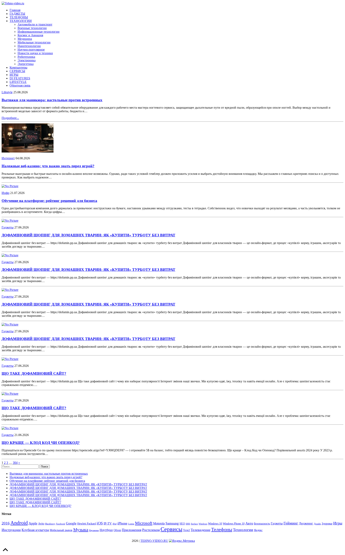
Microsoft (143, 523)
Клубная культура (35, 530)
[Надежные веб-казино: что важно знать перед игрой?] (28, 151)
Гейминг (291, 523)
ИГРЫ (14, 74)
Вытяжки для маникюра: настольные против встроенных (52, 100)
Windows (203, 524)
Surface (194, 524)
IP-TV (108, 523)
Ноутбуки (106, 530)
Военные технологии (32, 28)
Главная (15, 10)
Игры (337, 523)
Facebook (60, 524)
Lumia (131, 524)
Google (71, 523)
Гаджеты (8, 227)
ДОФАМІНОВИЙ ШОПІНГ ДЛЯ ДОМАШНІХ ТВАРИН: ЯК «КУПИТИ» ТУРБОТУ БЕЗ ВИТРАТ (88, 235)
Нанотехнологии (29, 46)
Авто (249, 523)
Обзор (117, 530)
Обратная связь (20, 85)
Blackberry (50, 524)
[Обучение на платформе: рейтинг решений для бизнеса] (10, 186)
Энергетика (26, 64)
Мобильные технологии (34, 42)
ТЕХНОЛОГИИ (21, 21)
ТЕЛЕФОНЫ (19, 17)
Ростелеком (151, 530)
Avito (41, 523)
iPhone (122, 523)
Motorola (159, 523)
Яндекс (258, 530)
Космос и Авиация (30, 35)
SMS (188, 524)
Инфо (5, 193)
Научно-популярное (31, 49)
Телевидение (200, 530)
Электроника (27, 60)
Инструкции (11, 530)
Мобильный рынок (61, 530)
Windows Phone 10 (234, 523)
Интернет (8, 158)
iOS (100, 523)
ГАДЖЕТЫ (17, 13)
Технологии (243, 529)
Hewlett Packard (86, 523)
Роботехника (26, 56)
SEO (182, 523)
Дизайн (317, 524)
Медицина (25, 38)
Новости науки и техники (35, 53)
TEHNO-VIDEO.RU (154, 540)
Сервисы (171, 529)
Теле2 (186, 530)
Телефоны (221, 529)
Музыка (80, 529)
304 (15, 462)
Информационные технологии (38, 31)
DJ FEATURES (20, 78)
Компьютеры (18, 67)
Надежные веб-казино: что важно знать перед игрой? (48, 166)
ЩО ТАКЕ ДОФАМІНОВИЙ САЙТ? (34, 373)
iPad (115, 524)
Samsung (172, 523)
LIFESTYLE (18, 82)
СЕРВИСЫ (17, 71)
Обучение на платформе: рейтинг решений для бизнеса (49, 201)
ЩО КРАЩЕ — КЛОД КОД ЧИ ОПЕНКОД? (41, 443)
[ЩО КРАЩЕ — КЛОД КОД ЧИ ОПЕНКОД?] (10, 428)
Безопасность (262, 523)
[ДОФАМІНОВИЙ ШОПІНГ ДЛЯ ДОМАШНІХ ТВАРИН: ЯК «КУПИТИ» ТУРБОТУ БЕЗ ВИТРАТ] (10, 220)
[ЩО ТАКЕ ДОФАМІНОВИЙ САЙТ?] (10, 359)
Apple (33, 523)
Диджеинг (306, 523)
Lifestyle (7, 92)
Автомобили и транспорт (35, 24)
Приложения (131, 530)
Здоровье (327, 523)
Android (19, 523)
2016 (6, 523)
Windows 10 (215, 523)
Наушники (94, 530)
